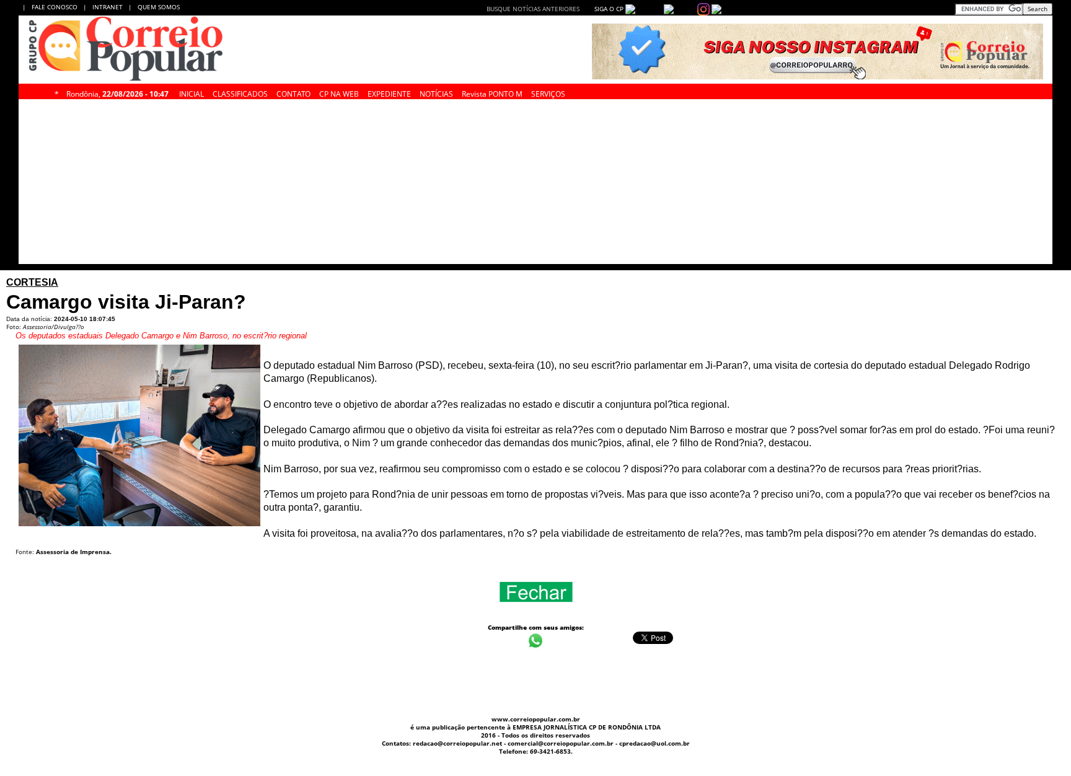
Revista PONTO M (492, 92)
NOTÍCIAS (436, 92)
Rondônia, (117, 92)
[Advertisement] (950, 184)
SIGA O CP (608, 8)
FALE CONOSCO (56, 6)
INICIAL (191, 92)
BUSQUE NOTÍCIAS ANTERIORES (533, 8)
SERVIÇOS (548, 92)
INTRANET (110, 6)
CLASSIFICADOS (240, 92)
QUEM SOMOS (159, 6)
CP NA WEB (339, 92)
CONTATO (293, 92)
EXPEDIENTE (389, 92)
